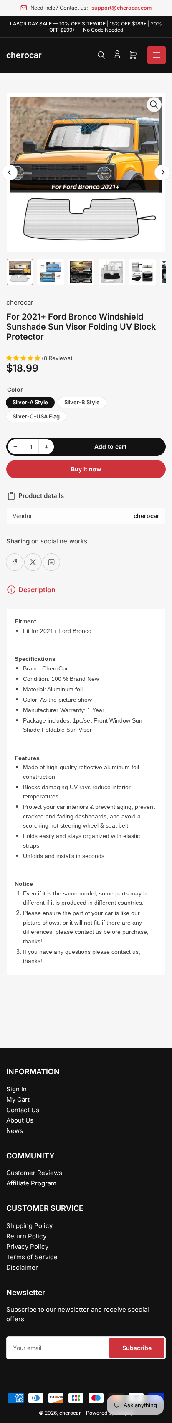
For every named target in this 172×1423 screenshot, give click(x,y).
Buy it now (86, 469)
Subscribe (137, 1347)
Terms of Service (32, 1257)
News (14, 1131)
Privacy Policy (27, 1246)
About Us (19, 1120)
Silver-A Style (30, 402)
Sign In (16, 1089)
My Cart (18, 1099)
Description (37, 589)
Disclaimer (22, 1267)
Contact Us (22, 1110)
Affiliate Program (31, 1183)
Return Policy (26, 1236)
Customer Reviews (34, 1173)
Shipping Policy (29, 1226)
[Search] (101, 55)
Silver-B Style (82, 402)
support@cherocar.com (121, 8)
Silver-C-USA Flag (36, 416)
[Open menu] (156, 55)
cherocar (19, 302)
